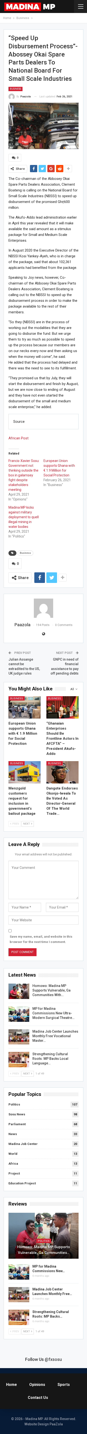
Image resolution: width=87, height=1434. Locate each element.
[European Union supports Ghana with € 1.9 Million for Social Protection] (24, 707)
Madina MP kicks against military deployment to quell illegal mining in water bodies (23, 517)
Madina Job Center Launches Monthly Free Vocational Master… (55, 1036)
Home (11, 1384)
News (12, 1134)
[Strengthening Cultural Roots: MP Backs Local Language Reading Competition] (18, 1059)
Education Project (22, 1183)
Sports (64, 1384)
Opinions (37, 1384)
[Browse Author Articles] (43, 608)
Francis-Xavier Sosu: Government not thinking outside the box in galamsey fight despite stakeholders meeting (23, 475)
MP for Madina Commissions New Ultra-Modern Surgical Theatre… (53, 1013)
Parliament (17, 1124)
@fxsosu (53, 1359)
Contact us (38, 1397)
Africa (13, 1163)
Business (15, 89)
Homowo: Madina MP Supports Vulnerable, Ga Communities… (43, 1250)
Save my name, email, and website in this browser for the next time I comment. (41, 939)
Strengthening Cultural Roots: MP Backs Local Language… (50, 1058)
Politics (14, 1104)
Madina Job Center (23, 1144)
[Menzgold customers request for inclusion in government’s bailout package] (24, 772)
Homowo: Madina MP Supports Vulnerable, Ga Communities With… (51, 990)
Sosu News (16, 1114)
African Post (18, 438)
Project (14, 1173)
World (12, 1154)
